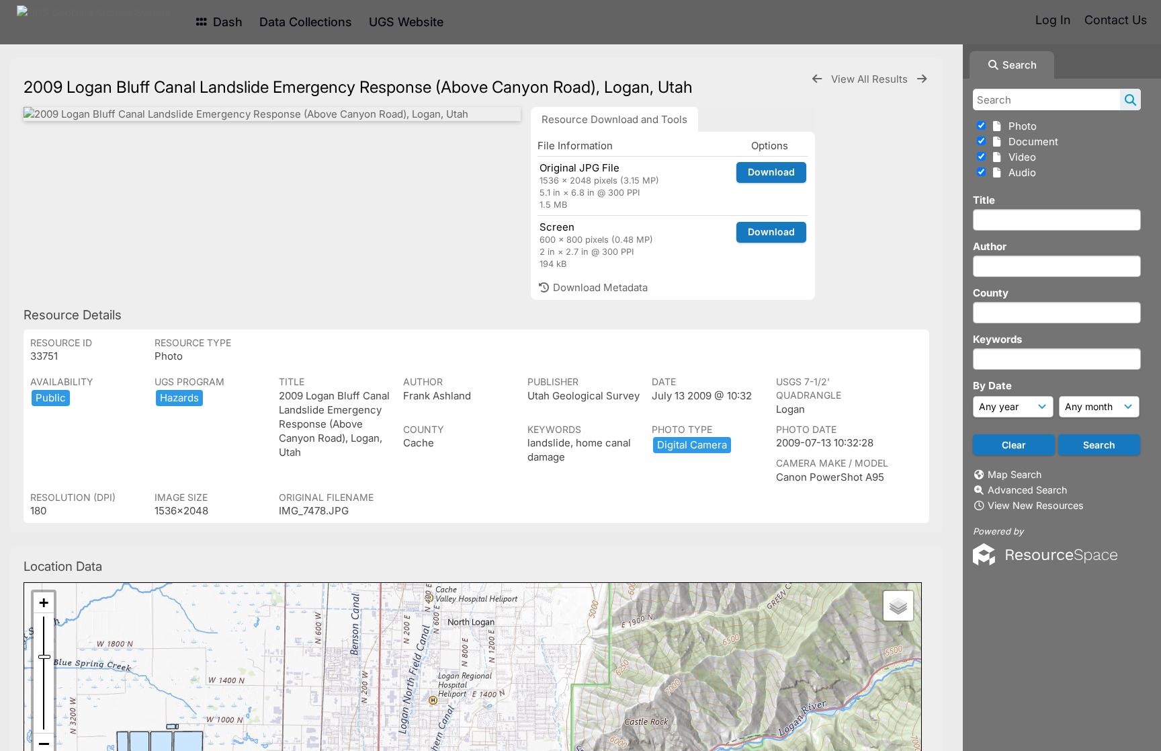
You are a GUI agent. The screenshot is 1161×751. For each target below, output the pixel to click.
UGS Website (406, 22)
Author (989, 246)
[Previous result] (817, 79)
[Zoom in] (44, 602)
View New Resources (1036, 505)
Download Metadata (599, 287)
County (990, 292)
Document (1030, 141)
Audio (1019, 172)
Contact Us (1115, 20)
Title (984, 200)
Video (1019, 157)
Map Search (1014, 474)
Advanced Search (1027, 490)
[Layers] (898, 606)
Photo (1020, 126)
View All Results (870, 79)
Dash (226, 22)
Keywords (997, 339)
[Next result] (921, 79)
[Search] (1130, 99)
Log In (1052, 20)
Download (771, 171)
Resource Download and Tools (614, 119)
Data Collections (305, 22)
